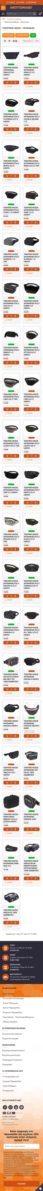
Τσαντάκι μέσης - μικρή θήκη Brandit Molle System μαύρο (11, 818)
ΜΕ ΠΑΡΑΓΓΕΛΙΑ (22, 35)
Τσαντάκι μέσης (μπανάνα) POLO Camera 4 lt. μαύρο (11, 631)
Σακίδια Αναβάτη (14, 19)
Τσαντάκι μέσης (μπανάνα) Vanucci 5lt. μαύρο (10, 71)
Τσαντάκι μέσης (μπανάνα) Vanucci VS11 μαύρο (10, 771)
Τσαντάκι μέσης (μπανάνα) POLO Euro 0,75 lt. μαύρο (31, 538)
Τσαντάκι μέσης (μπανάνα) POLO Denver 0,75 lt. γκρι (11, 538)
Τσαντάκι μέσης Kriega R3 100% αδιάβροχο (10, 912)
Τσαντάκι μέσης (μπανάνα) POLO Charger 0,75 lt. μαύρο (31, 584)
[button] (34, 14)
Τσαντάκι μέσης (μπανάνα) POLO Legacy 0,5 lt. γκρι (11, 443)
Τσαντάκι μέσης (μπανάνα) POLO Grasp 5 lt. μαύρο (31, 304)
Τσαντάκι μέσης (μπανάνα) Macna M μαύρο (31, 677)
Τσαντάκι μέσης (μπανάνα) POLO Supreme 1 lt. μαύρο (31, 258)
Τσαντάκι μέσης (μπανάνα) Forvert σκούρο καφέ (31, 724)
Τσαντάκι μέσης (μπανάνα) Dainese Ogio (31, 817)
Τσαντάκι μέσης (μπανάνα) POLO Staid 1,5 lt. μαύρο (31, 211)
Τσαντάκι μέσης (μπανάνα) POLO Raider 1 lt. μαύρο (11, 351)
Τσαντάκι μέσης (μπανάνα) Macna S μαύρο (10, 723)
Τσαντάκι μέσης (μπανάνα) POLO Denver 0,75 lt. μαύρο (11, 584)
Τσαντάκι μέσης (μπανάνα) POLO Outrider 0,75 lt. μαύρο (11, 118)
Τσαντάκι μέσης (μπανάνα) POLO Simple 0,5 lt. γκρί (31, 163)
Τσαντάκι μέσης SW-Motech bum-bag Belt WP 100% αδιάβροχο (11, 678)
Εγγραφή (21, 1184)
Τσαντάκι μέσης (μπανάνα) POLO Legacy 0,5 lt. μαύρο (31, 444)
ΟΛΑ (33, 35)
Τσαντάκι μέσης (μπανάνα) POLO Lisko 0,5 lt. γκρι (11, 397)
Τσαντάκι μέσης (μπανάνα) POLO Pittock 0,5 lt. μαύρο (31, 351)
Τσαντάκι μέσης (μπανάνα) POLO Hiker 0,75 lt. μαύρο (31, 491)
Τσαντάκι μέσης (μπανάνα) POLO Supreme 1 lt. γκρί (11, 258)
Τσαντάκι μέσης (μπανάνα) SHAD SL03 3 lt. (11, 863)
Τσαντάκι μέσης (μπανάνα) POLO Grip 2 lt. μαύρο (11, 490)
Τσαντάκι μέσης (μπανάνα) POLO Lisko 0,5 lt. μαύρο (31, 398)
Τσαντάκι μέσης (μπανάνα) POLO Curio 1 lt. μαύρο (11, 210)
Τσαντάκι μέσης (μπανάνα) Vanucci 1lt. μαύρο (31, 71)
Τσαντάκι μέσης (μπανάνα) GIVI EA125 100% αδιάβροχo (31, 771)
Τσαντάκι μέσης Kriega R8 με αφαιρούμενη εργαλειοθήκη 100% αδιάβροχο (31, 866)
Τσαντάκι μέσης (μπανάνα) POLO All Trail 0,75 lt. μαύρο (31, 631)
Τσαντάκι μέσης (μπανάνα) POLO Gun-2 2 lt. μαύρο (11, 304)
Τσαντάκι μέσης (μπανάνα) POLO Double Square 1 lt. (31, 118)
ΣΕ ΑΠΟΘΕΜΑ (8, 35)
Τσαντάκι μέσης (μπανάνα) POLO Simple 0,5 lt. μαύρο (11, 164)
